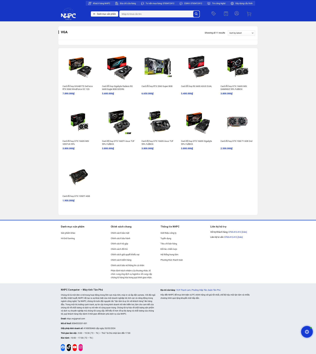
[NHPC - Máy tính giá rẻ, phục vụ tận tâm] (75, 14)
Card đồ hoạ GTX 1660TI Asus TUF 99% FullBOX (118, 142)
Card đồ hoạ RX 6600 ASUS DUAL (196, 86)
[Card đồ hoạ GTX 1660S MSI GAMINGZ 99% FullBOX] (237, 66)
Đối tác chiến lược (168, 249)
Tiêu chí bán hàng (168, 243)
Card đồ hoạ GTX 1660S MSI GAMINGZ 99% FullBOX (234, 87)
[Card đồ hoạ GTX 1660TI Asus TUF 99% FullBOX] (118, 121)
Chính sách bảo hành (120, 238)
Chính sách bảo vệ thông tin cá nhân (127, 265)
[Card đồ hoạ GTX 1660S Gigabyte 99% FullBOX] (197, 121)
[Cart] (249, 14)
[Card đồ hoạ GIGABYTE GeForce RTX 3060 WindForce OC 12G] (79, 66)
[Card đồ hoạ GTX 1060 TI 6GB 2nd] (237, 121)
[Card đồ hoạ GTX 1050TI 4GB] (79, 176)
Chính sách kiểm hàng (121, 260)
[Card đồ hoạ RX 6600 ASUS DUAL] (197, 66)
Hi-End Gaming (68, 238)
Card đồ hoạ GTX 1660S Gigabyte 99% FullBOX (196, 142)
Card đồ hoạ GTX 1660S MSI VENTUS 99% (76, 142)
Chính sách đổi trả (119, 249)
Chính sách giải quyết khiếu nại (125, 254)
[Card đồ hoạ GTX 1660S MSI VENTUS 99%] (79, 121)
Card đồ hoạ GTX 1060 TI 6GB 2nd (236, 141)
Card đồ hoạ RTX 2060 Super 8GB (157, 86)
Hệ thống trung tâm (169, 254)
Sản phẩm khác (68, 233)
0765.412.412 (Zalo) (237, 232)
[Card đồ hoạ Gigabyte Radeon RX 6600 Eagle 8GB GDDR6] (118, 66)
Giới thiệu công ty (168, 233)
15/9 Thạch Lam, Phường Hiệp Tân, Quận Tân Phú (198, 290)
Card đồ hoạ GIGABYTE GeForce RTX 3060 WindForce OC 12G (78, 87)
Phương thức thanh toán (171, 260)
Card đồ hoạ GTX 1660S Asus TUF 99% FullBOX (157, 142)
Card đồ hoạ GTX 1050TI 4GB (76, 196)
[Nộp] (196, 14)
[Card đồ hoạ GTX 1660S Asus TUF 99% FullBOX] (158, 121)
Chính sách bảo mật (120, 233)
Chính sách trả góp (119, 243)
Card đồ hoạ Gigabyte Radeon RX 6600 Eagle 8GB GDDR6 (117, 87)
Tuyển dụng (165, 238)
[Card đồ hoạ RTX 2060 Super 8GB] (158, 66)
